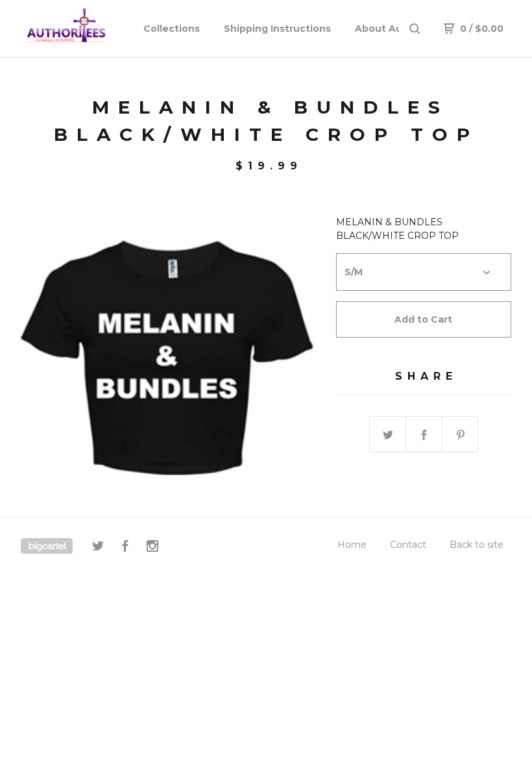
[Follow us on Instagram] (152, 548)
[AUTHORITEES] (77, 28)
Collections (171, 28)
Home (352, 544)
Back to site (476, 544)
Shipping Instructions (277, 28)
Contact (408, 544)
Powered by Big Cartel (47, 546)
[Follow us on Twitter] (98, 548)
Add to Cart (423, 319)
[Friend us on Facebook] (125, 548)
